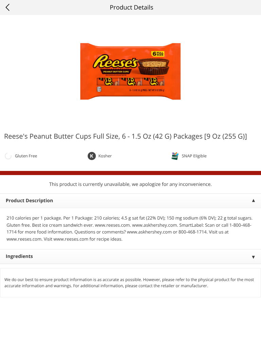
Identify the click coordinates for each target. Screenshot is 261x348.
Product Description (29, 200)
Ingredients (19, 256)
